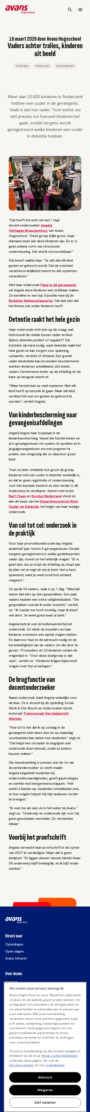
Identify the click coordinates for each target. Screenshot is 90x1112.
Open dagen (14, 951)
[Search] (70, 9)
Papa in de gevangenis (58, 285)
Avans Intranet (16, 958)
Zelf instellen (45, 1102)
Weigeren (45, 1090)
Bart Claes (17, 496)
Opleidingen (14, 944)
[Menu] (80, 9)
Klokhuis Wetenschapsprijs (31, 300)
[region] (45, 1047)
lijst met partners (21, 1065)
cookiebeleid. (55, 1065)
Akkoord (45, 1077)
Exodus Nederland (46, 496)
